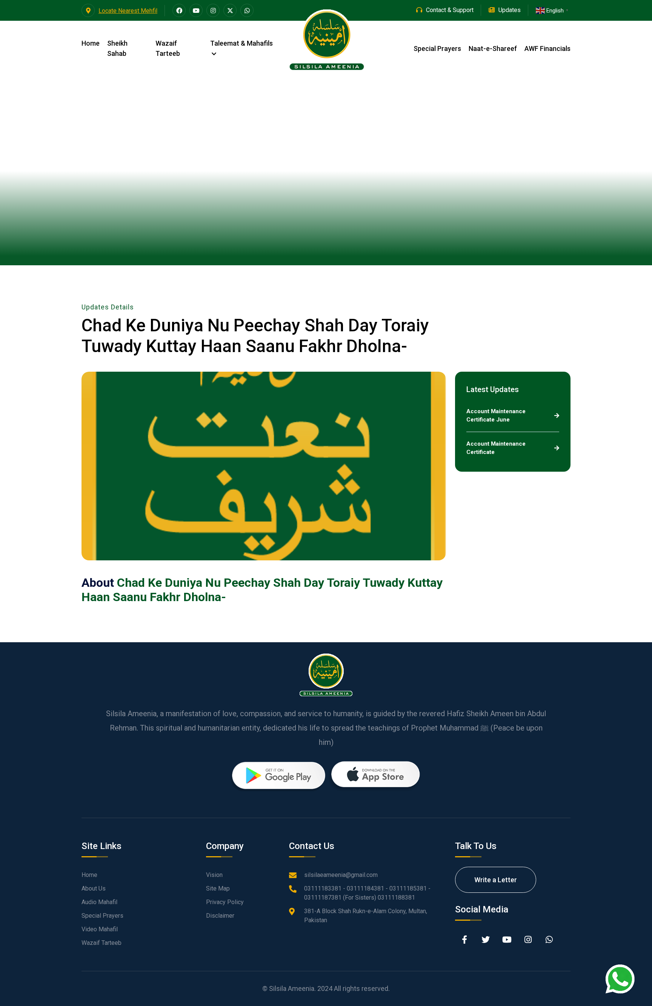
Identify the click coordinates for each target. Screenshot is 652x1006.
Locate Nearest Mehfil (127, 10)
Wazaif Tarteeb (167, 48)
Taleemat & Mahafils (241, 43)
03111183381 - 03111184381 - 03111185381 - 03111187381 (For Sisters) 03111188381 (367, 893)
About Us (94, 888)
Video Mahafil (100, 929)
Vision (214, 874)
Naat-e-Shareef (493, 48)
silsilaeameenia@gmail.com (341, 874)
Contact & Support (450, 10)
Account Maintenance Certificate (496, 448)
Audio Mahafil (99, 902)
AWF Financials (547, 48)
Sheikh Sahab (117, 48)
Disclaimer (220, 915)
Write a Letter (495, 880)
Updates (509, 10)
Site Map (218, 888)
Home (91, 43)
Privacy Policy (225, 902)
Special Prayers (437, 48)
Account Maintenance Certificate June (496, 415)
